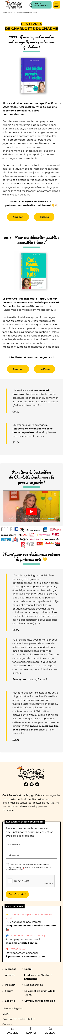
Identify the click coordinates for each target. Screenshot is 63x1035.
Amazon (18, 216)
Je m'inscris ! (17, 894)
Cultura (44, 216)
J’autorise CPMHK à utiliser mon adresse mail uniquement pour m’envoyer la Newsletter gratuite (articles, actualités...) (28, 866)
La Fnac (45, 369)
